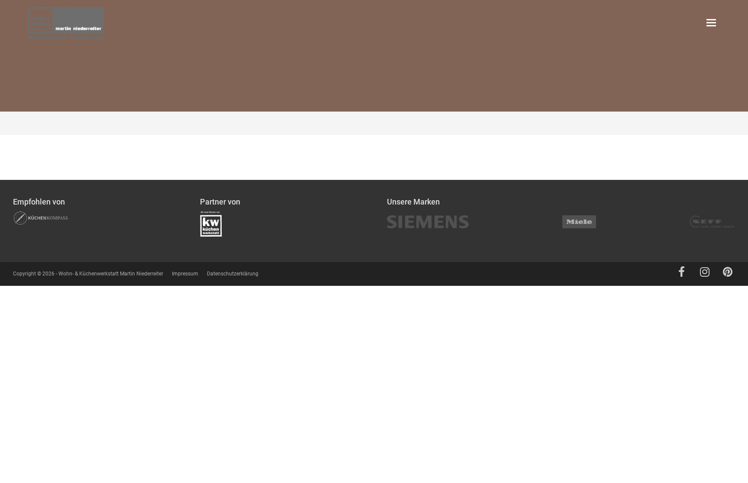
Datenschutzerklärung (232, 274)
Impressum (185, 274)
